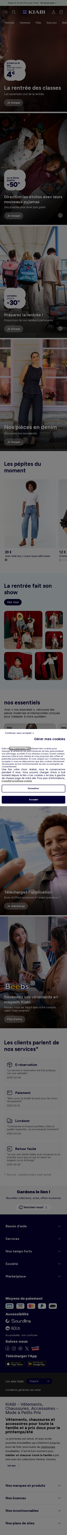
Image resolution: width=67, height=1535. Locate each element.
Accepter (33, 799)
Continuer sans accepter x (19, 733)
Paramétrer (33, 788)
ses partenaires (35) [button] (20, 748)
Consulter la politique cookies (17, 781)
